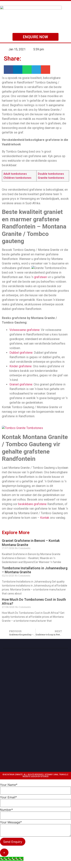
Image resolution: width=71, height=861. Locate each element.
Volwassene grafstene (24, 330)
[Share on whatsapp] (27, 69)
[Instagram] (31, 755)
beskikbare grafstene (32, 504)
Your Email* (8, 797)
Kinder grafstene (20, 366)
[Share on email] (45, 69)
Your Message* (11, 822)
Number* (6, 809)
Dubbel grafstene (21, 352)
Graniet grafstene (20, 384)
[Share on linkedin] (17, 69)
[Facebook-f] (39, 755)
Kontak (44, 517)
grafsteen (40, 277)
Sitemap (48, 775)
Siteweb (44, 776)
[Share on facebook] (8, 69)
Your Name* (8, 784)
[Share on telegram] (36, 69)
